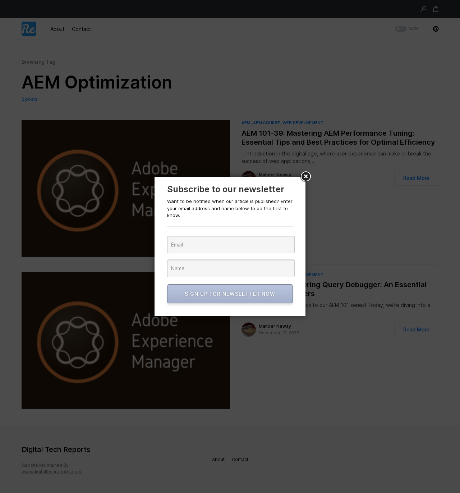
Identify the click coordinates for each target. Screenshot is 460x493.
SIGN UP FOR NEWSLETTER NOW (230, 294)
